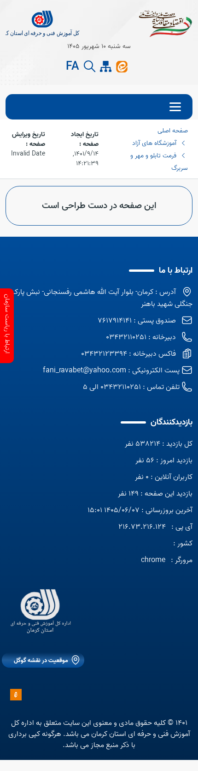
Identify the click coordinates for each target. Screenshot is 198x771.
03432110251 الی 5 (112, 387)
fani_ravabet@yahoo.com (84, 371)
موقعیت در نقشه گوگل (41, 660)
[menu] (99, 106)
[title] (43, 23)
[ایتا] (122, 66)
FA (72, 67)
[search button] (89, 66)
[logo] (40, 611)
